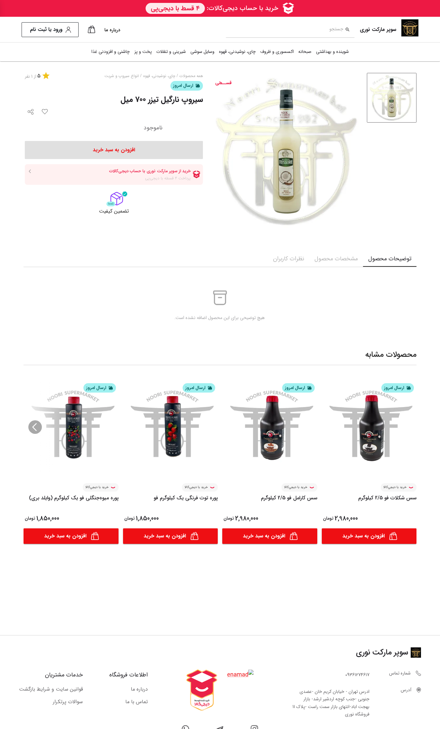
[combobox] (284, 30)
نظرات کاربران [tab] (288, 258)
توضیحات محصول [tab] (389, 258)
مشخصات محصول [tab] (336, 258)
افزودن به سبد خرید (363, 536)
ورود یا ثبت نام (46, 29)
